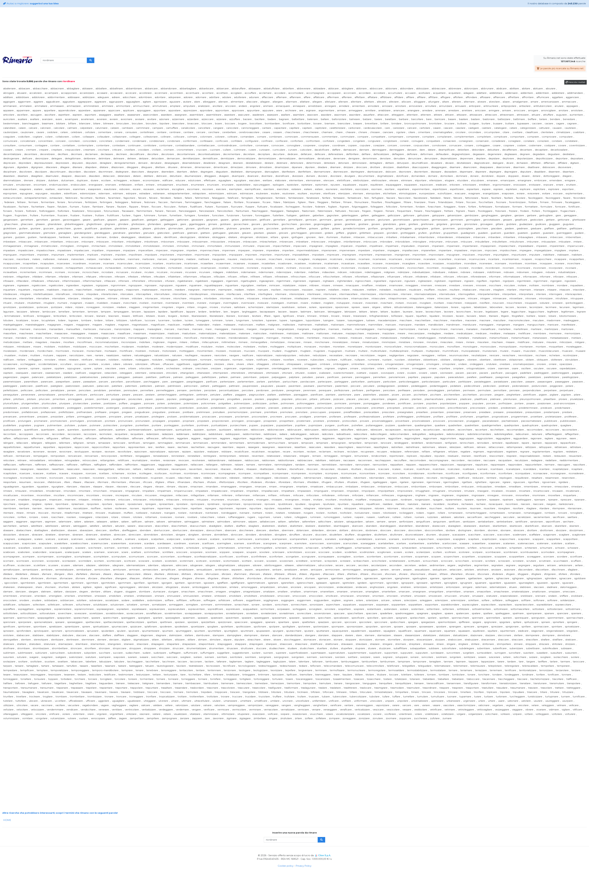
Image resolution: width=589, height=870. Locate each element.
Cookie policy (285, 865)
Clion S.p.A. (324, 855)
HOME (7, 820)
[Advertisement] (294, 31)
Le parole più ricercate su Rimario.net (561, 68)
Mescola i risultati (576, 82)
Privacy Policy (303, 865)
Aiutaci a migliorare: (32, 3)
